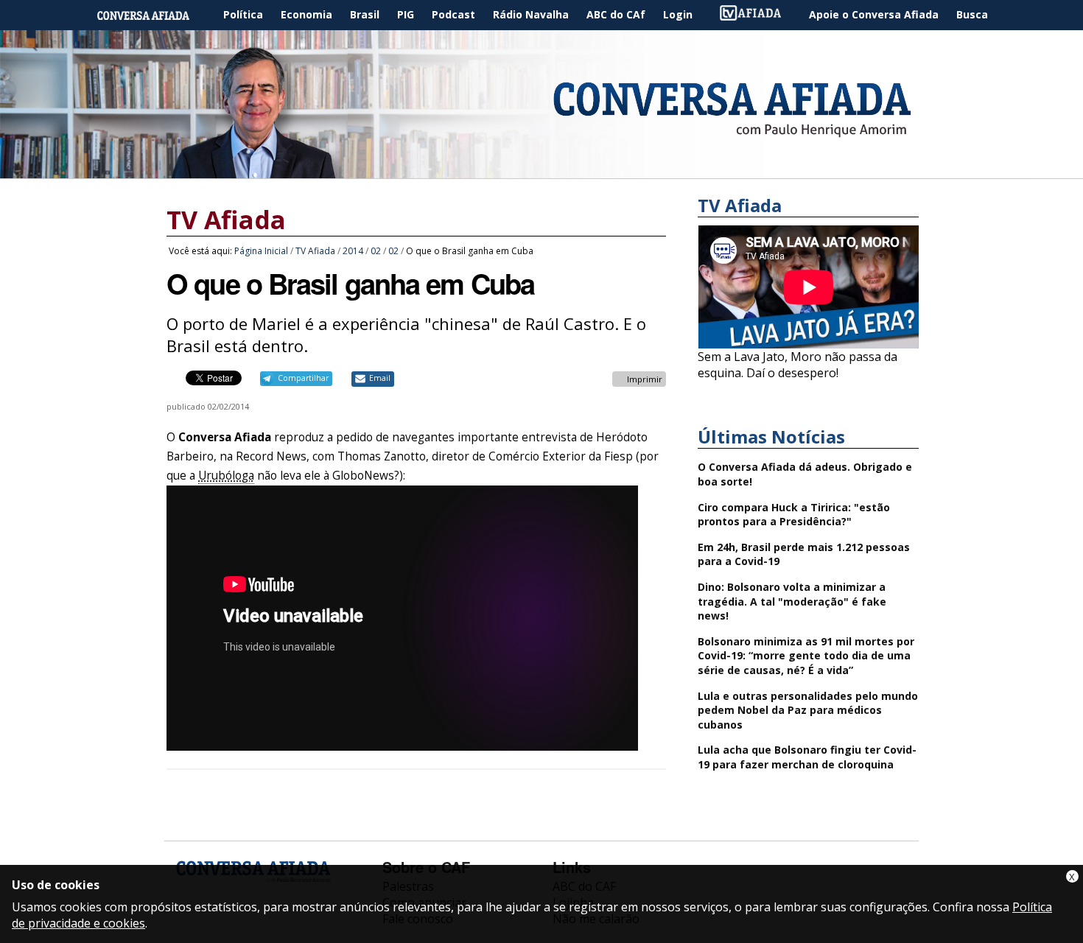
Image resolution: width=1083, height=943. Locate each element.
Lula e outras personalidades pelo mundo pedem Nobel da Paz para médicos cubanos (808, 710)
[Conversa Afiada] (541, 170)
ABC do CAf (615, 14)
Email (379, 378)
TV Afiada (758, 15)
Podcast (453, 14)
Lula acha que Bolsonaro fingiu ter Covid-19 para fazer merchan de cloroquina (807, 757)
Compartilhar (303, 378)
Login (678, 14)
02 (376, 251)
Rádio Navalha (531, 14)
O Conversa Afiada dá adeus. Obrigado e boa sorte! (805, 474)
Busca (972, 14)
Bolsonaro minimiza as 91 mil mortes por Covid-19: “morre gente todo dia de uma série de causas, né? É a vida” (806, 655)
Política (243, 14)
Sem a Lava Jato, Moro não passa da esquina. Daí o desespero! (797, 364)
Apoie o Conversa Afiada (874, 14)
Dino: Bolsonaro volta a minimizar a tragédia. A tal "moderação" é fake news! (792, 601)
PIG (405, 14)
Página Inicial (154, 15)
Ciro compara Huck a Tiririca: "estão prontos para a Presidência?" (794, 514)
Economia (306, 14)
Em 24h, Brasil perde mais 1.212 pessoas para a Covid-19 (804, 554)
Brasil (364, 14)
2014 (353, 251)
